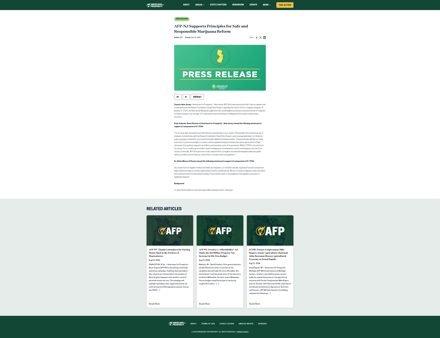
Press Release (182, 19)
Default (197, 97)
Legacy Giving (227, 324)
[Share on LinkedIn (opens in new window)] (264, 37)
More (266, 5)
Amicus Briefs (246, 324)
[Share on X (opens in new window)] (260, 37)
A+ (178, 97)
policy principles (180, 139)
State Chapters (218, 5)
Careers (262, 324)
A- (186, 97)
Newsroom (238, 5)
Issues (198, 5)
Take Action (286, 6)
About (186, 5)
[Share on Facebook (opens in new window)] (256, 37)
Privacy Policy (243, 332)
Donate (253, 5)
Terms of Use (208, 324)
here (231, 190)
